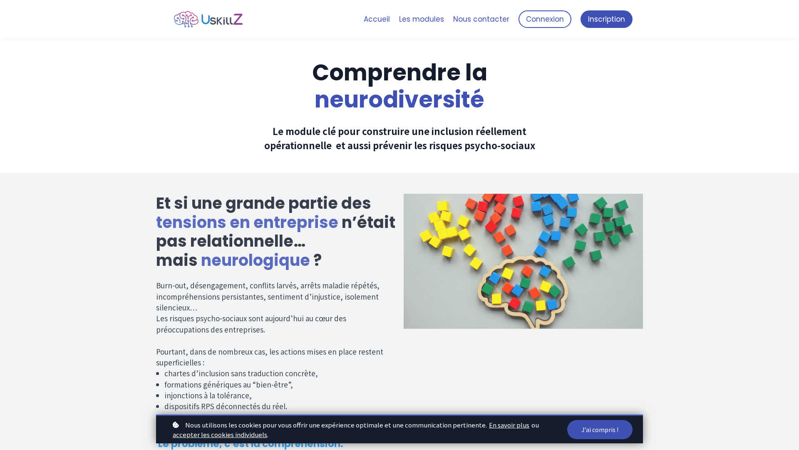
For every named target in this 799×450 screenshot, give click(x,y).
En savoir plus (509, 424)
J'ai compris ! (599, 429)
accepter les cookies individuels (220, 434)
